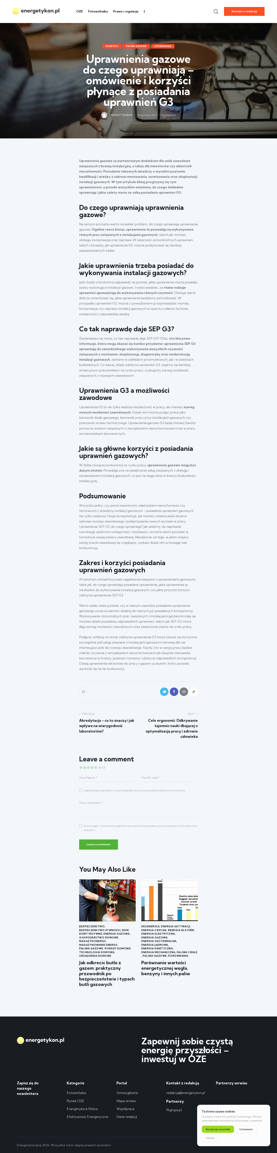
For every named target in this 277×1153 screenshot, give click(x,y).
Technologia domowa (96, 952)
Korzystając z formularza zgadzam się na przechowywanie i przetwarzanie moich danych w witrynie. (140, 828)
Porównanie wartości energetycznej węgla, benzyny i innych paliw (165, 968)
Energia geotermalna (159, 941)
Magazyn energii (92, 941)
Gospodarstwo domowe (98, 937)
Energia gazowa (116, 933)
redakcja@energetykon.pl (185, 1093)
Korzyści (112, 46)
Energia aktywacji (175, 926)
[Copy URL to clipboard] (193, 691)
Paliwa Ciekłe (187, 952)
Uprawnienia (162, 46)
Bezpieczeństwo (92, 926)
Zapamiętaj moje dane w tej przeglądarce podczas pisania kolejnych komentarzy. (135, 790)
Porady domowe (118, 948)
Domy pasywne (90, 933)
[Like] (83, 691)
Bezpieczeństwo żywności (100, 930)
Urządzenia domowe (95, 955)
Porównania (178, 955)
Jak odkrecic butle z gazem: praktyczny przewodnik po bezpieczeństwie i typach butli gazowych (107, 973)
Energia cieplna (154, 930)
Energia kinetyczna (157, 948)
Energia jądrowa (154, 944)
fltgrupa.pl (174, 1110)
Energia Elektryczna (158, 933)
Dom (125, 930)
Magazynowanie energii (98, 944)
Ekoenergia (150, 926)
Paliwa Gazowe (136, 46)
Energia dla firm (181, 930)
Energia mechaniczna (158, 952)
